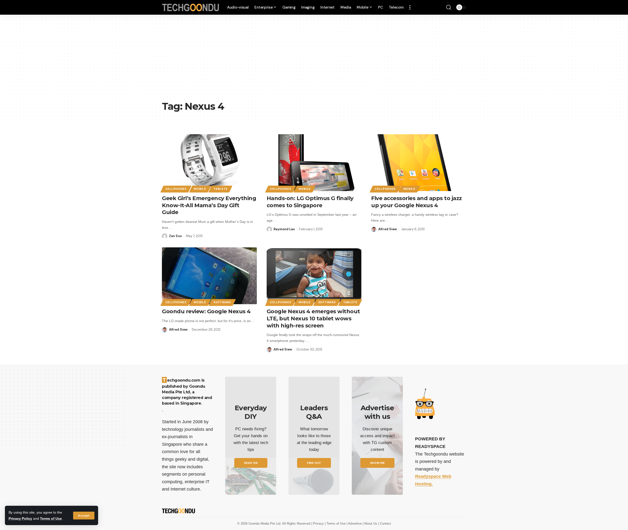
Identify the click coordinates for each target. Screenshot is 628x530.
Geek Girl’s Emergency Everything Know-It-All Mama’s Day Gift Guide (209, 205)
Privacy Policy (20, 518)
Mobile (200, 189)
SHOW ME (377, 463)
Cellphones (175, 189)
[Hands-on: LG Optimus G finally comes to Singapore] (314, 162)
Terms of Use (51, 518)
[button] (83, 515)
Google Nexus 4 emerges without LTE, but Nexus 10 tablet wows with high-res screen (313, 318)
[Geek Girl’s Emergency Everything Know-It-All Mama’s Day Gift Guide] (209, 162)
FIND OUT (314, 463)
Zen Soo (175, 236)
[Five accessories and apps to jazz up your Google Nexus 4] (418, 162)
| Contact (384, 523)
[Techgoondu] (190, 7)
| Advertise (355, 523)
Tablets (220, 189)
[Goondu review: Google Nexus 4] (209, 275)
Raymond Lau (284, 229)
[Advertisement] (314, 61)
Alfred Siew (387, 229)
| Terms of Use (336, 523)
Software (222, 302)
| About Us (370, 523)
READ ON (251, 463)
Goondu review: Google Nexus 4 (206, 311)
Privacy (319, 523)
